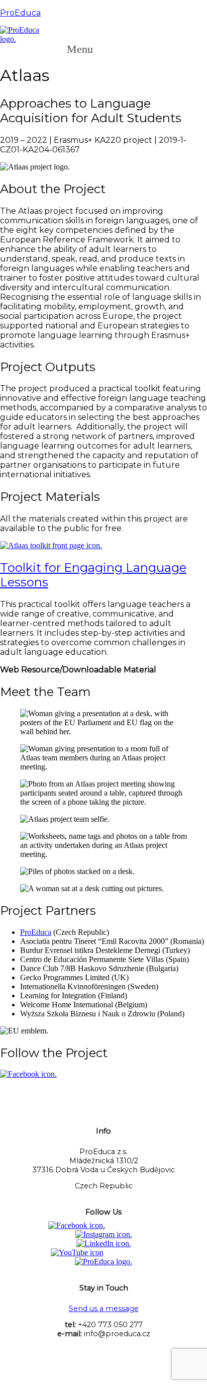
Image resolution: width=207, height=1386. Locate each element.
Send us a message (104, 1308)
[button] (85, 49)
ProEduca (20, 13)
